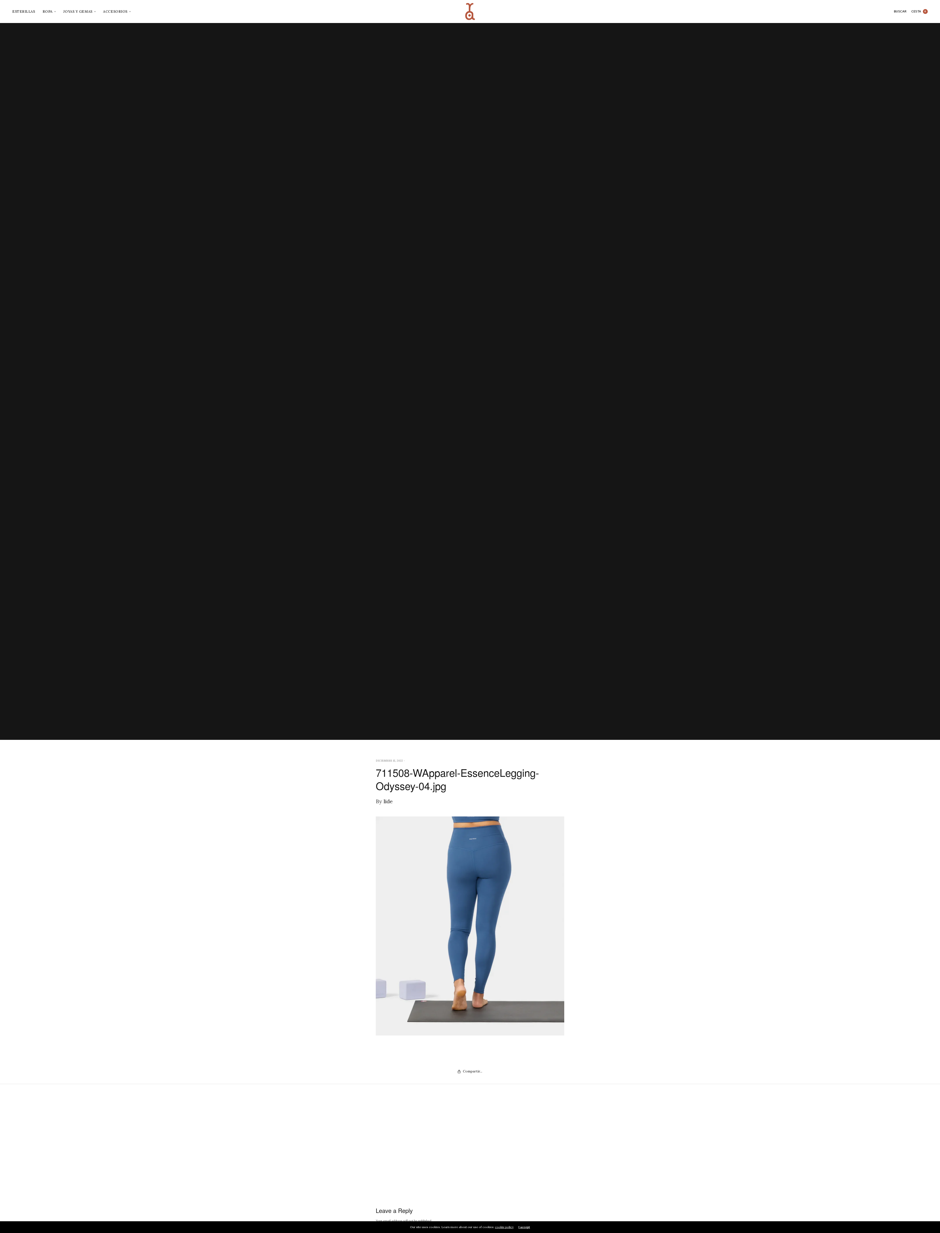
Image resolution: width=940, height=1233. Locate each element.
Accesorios (115, 11)
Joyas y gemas (77, 11)
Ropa (48, 11)
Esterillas (23, 11)
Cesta (918, 11)
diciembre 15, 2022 (389, 760)
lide (388, 801)
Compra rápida (929, 617)
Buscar (900, 11)
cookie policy (504, 1227)
